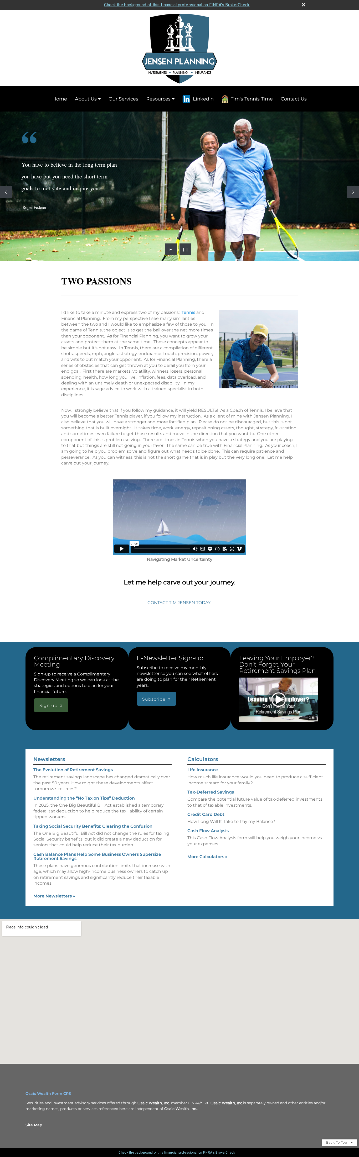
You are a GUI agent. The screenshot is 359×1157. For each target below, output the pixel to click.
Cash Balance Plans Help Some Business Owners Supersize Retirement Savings (97, 856)
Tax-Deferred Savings (210, 792)
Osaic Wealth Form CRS (48, 1093)
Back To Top (337, 1142)
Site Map (33, 1125)
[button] (278, 700)
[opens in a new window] (278, 700)
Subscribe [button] (154, 699)
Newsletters (49, 759)
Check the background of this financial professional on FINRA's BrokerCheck (176, 4)
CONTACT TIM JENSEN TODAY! (179, 602)
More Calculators (207, 856)
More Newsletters (54, 896)
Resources (158, 99)
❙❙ (185, 249)
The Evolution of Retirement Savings (73, 769)
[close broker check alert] (303, 5)
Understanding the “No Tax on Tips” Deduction (84, 798)
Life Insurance (202, 769)
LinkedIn (203, 99)
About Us (86, 99)
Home (59, 99)
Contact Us (294, 99)
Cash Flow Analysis (208, 830)
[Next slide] (353, 192)
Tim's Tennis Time (252, 99)
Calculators (202, 759)
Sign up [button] (48, 705)
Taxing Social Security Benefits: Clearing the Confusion (92, 826)
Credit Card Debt (205, 814)
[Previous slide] (6, 192)
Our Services (123, 99)
